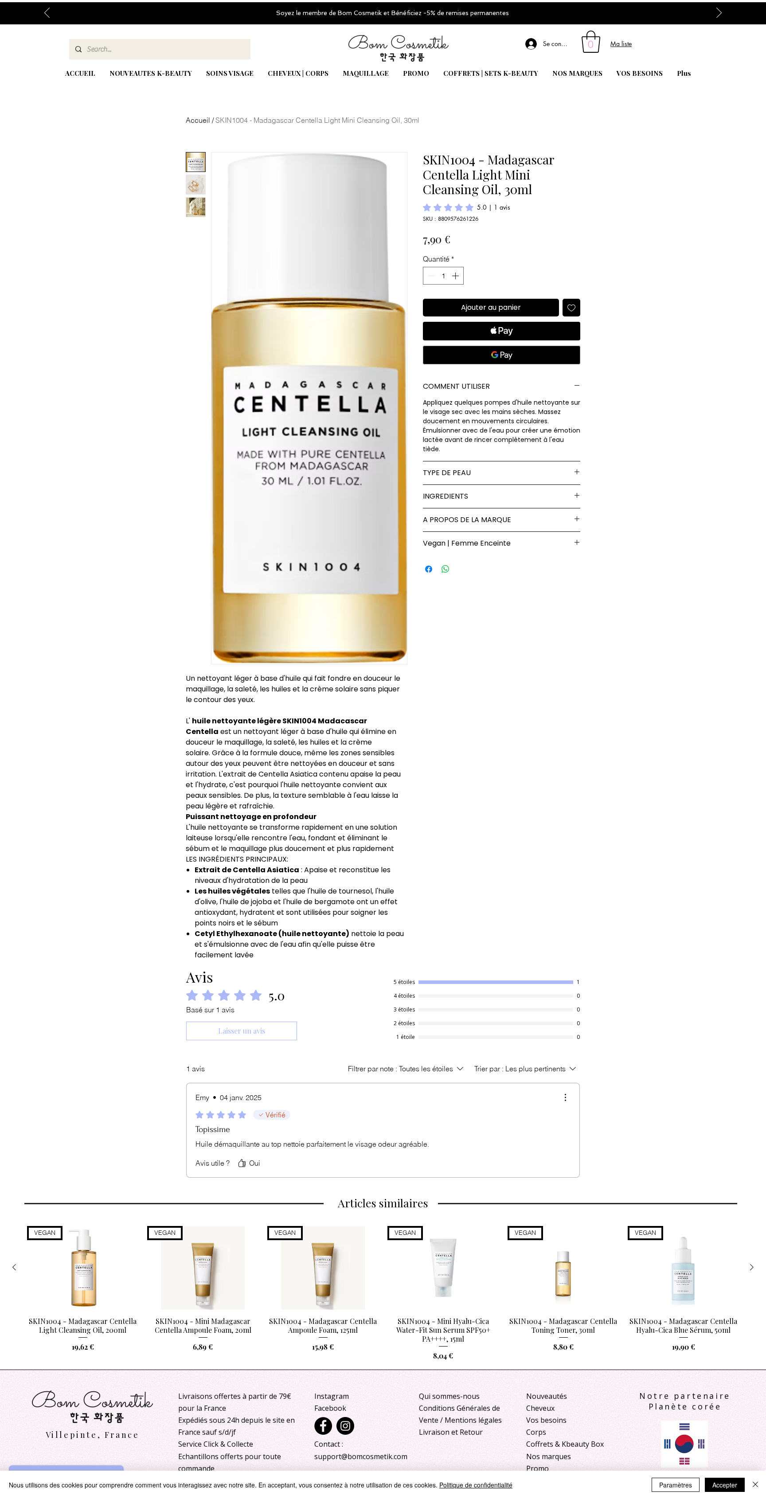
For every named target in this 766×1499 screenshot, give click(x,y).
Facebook (330, 1408)
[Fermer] (755, 1485)
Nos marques (548, 1456)
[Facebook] (323, 1426)
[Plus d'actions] (565, 1097)
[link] (466, 207)
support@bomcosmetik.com (360, 1456)
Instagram (331, 1396)
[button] (591, 42)
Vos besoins (546, 1420)
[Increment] (456, 275)
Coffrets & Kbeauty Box (565, 1444)
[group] (383, 1293)
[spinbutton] (443, 275)
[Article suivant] (751, 1267)
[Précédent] (47, 13)
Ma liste (621, 43)
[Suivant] (719, 13)
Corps (536, 1432)
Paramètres (675, 1484)
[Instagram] (345, 1426)
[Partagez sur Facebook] (428, 569)
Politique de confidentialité (475, 1484)
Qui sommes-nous (449, 1396)
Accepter (724, 1484)
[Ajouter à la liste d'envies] (571, 307)
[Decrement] (430, 275)
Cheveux (540, 1408)
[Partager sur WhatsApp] (445, 569)
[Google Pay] (501, 355)
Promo (537, 1468)
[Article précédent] (14, 1267)
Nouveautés (546, 1396)
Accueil (198, 120)
